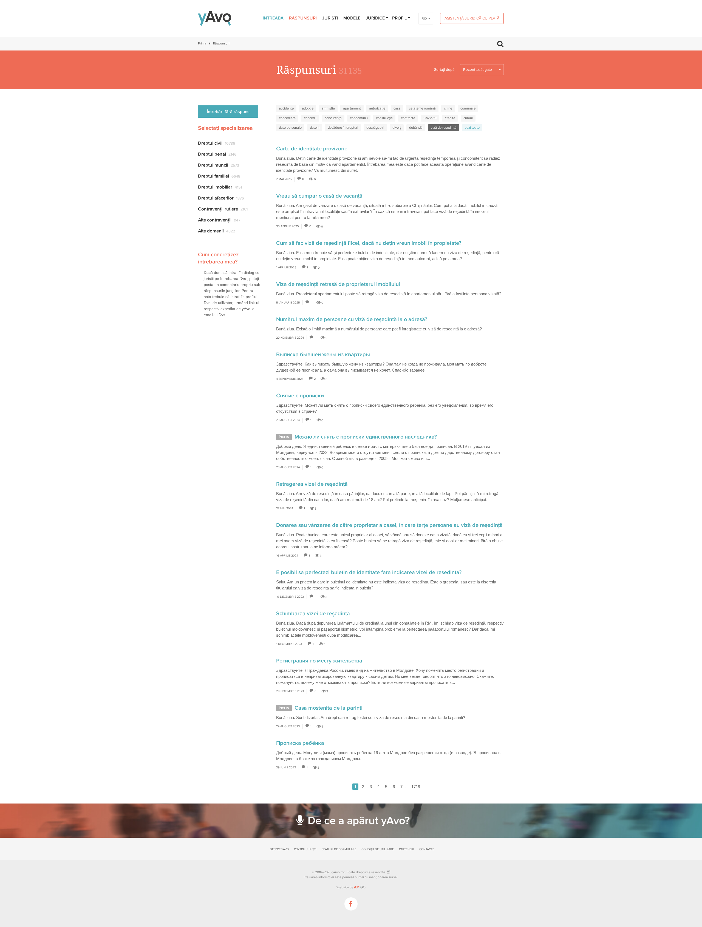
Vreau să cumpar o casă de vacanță (319, 196)
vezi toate (472, 127)
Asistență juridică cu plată (472, 18)
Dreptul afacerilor (221, 198)
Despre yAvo (279, 849)
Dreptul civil (216, 143)
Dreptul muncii (218, 165)
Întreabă (273, 18)
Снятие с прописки (300, 395)
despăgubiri (375, 127)
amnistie (328, 108)
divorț (396, 127)
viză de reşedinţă (444, 127)
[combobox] (482, 69)
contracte (408, 118)
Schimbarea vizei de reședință (313, 613)
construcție (384, 118)
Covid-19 (430, 118)
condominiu (359, 118)
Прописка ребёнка (300, 743)
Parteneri (406, 849)
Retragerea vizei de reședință (312, 484)
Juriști (330, 18)
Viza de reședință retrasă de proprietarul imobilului (338, 284)
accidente (286, 108)
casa (397, 108)
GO (360, 887)
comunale (467, 108)
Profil (399, 18)
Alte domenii (216, 231)
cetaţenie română (422, 108)
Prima (202, 43)
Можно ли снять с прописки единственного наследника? (366, 437)
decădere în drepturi (343, 127)
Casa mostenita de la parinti (329, 708)
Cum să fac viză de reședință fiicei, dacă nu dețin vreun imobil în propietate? (368, 243)
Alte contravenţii (219, 220)
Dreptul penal (217, 154)
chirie (448, 108)
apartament (352, 108)
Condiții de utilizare (377, 849)
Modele (351, 18)
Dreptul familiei (219, 176)
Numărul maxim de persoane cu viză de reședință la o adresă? (351, 319)
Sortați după (444, 69)
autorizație (377, 108)
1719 (415, 786)
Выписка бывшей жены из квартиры (323, 354)
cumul (468, 118)
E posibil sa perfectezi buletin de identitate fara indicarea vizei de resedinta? (369, 572)
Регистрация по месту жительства (319, 661)
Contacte (426, 849)
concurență (333, 118)
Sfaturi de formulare (339, 849)
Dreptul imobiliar (220, 187)
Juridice (375, 18)
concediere (287, 118)
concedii (310, 118)
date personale (290, 127)
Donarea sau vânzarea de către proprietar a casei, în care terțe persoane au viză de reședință (389, 525)
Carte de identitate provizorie (311, 148)
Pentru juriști (305, 849)
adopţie (307, 108)
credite (450, 118)
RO (424, 18)
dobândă (416, 127)
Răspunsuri (303, 18)
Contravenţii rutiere (223, 209)
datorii (314, 127)
